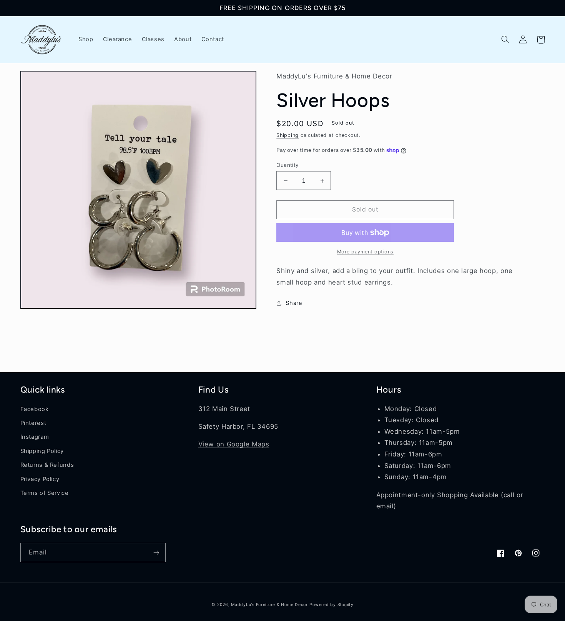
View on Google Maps (233, 444)
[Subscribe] (156, 552)
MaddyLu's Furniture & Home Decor (269, 604)
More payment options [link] (365, 252)
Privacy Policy (40, 479)
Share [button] (294, 303)
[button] (505, 39)
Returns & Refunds (47, 464)
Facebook (34, 409)
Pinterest (33, 423)
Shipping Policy (42, 451)
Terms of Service (44, 492)
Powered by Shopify (331, 604)
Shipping (287, 135)
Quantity (287, 165)
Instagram (34, 436)
